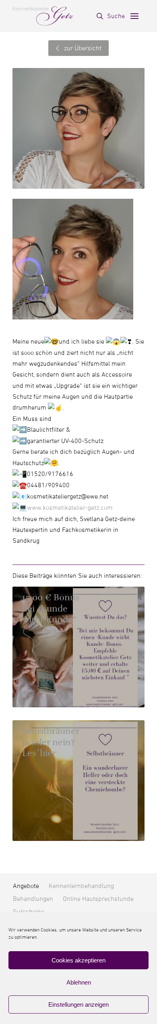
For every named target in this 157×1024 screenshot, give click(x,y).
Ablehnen (78, 982)
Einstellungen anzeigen (78, 1004)
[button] (111, 16)
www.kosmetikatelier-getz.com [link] (70, 508)
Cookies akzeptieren (78, 960)
